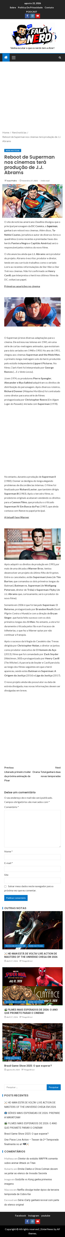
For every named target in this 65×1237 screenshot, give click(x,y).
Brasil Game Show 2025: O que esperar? (28, 1065)
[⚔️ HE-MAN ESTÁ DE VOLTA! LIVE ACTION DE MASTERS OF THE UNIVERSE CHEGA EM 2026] (32, 930)
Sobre (13, 7)
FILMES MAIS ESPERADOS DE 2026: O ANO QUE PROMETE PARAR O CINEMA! (31, 1011)
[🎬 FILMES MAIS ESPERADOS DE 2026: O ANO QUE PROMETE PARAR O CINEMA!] (32, 986)
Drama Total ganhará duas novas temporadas (46, 771)
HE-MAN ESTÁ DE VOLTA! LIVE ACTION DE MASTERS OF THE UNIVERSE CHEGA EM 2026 (30, 955)
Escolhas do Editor (15, 946)
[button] (13, 57)
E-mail (8, 862)
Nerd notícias (13, 150)
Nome (8, 851)
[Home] (6, 57)
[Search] (60, 57)
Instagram (33, 1215)
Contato (49, 7)
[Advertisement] (32, 96)
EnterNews (47, 1229)
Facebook (20, 1215)
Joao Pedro (12, 180)
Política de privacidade (30, 7)
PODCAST (31, 11)
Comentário (11, 806)
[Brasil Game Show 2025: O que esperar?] (32, 1042)
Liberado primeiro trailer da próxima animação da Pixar (17, 774)
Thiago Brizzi (27, 961)
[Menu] (13, 57)
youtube (45, 1215)
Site (6, 874)
